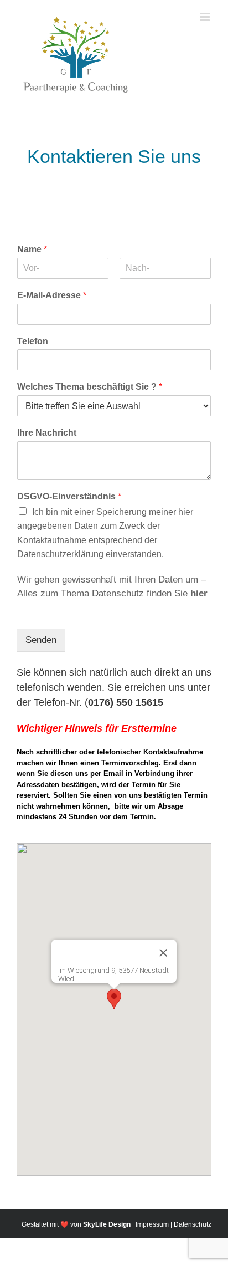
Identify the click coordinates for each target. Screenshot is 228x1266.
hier (199, 593)
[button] (114, 999)
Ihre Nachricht (46, 432)
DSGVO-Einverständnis (69, 496)
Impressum (152, 1224)
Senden (40, 640)
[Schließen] (163, 953)
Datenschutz (192, 1224)
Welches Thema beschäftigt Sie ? (89, 386)
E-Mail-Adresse (51, 295)
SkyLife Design (107, 1224)
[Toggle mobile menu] (205, 17)
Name (32, 249)
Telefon (32, 341)
